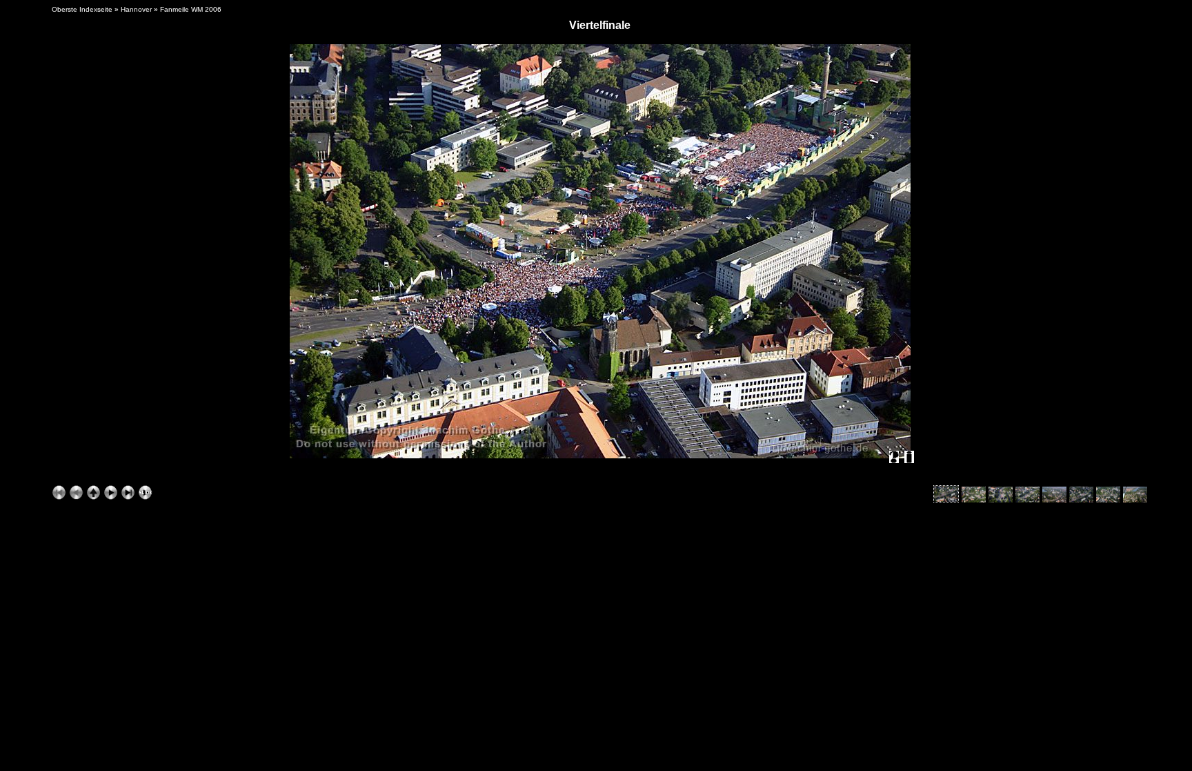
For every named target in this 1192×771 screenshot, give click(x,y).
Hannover (136, 9)
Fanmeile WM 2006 (190, 9)
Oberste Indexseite (82, 9)
